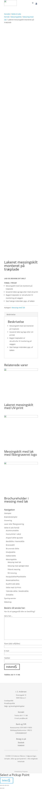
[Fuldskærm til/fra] (6, 785)
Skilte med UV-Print (13, 587)
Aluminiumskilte (12, 530)
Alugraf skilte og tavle (14, 538)
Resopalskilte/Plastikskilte (16, 577)
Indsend (10, 666)
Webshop (8, 602)
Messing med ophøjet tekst (18, 566)
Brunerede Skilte (12, 548)
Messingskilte (16, 17)
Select (5, 780)
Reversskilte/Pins (12, 580)
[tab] (21, 315)
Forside (7, 14)
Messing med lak (18, 307)
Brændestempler (10, 517)
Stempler (7, 513)
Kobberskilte (11, 556)
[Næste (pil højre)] (3, 788)
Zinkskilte (9, 595)
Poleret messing (14, 569)
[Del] (3, 785)
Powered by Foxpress (21, 771)
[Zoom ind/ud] (8, 785)
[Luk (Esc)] (1, 785)
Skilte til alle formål (11, 528)
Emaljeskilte (10, 552)
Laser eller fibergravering (14, 524)
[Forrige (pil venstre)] (1, 788)
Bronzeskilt (10, 545)
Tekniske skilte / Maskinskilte (17, 591)
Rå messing (12, 573)
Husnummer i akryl (13, 534)
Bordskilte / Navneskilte (15, 541)
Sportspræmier (10, 598)
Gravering (8, 520)
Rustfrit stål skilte (13, 584)
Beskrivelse (11, 314)
